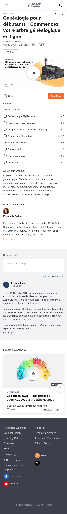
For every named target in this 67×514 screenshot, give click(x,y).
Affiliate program (13, 460)
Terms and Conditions (47, 438)
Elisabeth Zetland (15, 406)
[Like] (12, 332)
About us (40, 428)
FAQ (6, 448)
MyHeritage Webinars (36, 406)
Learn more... (10, 239)
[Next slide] (60, 388)
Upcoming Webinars (15, 428)
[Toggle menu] (6, 5)
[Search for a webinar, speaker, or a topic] (60, 5)
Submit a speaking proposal (14, 467)
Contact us (10, 455)
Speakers (9, 443)
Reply (6, 332)
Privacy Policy (42, 443)
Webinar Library (12, 433)
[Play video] (33, 73)
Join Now (56, 96)
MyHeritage (9, 14)
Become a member (45, 433)
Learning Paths (12, 438)
